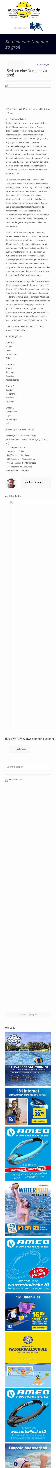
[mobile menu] (51, 6)
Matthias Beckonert (34, 482)
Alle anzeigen (43, 64)
